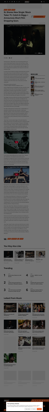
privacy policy (36, 406)
